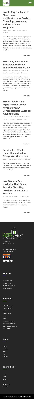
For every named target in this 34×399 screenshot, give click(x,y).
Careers (4, 351)
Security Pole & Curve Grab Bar (10, 326)
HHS (28, 196)
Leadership (5, 349)
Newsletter (5, 379)
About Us (5, 346)
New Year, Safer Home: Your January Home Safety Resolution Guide (16, 64)
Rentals (4, 318)
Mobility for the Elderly (18, 70)
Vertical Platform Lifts (7, 308)
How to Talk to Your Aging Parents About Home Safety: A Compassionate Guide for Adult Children (17, 107)
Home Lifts (5, 316)
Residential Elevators (7, 305)
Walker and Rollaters (7, 328)
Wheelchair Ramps (7, 313)
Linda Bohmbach (22, 73)
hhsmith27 (28, 159)
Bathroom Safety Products (9, 321)
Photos (4, 374)
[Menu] (29, 3)
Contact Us (5, 356)
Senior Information (17, 30)
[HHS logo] (14, 3)
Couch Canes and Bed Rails (9, 323)
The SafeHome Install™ (8, 283)
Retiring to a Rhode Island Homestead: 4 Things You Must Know (15, 153)
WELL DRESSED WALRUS (25, 396)
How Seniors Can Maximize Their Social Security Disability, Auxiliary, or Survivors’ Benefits (15, 187)
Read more (27, 55)
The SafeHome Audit (7, 280)
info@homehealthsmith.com (10, 244)
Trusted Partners (6, 384)
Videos (4, 376)
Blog (4, 354)
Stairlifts (4, 311)
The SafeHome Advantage (9, 285)
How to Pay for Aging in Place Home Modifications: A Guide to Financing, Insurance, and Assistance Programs (17, 19)
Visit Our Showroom (7, 288)
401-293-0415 (6, 241)
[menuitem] (29, 3)
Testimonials (5, 387)
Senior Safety (12, 73)
